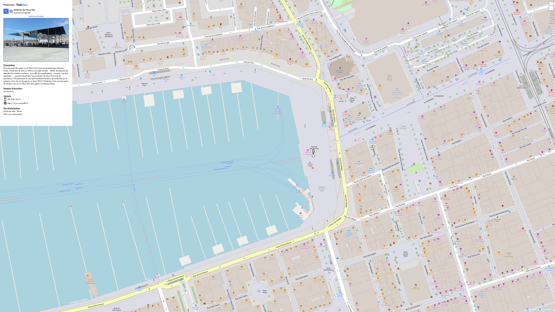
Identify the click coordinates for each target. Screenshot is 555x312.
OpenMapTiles (537, 311)
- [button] (551, 8)
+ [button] (551, 3)
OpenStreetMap (549, 311)
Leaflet (527, 311)
